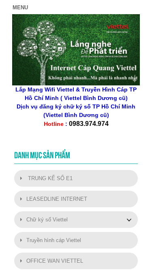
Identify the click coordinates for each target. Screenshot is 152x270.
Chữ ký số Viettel (47, 220)
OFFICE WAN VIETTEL (54, 261)
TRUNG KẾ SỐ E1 (49, 178)
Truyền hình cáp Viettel (53, 240)
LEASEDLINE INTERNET (56, 199)
